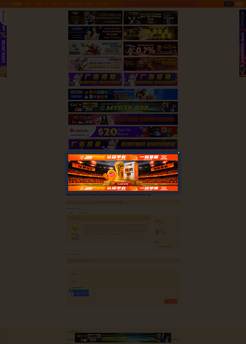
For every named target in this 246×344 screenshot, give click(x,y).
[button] (179, 152)
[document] (123, 172)
